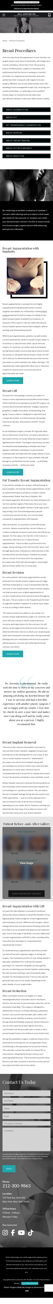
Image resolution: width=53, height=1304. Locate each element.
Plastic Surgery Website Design (17, 1287)
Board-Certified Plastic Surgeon (26, 15)
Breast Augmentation (17, 110)
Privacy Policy (44, 1280)
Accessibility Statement (30, 1283)
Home (4, 41)
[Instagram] (6, 1233)
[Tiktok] (30, 1233)
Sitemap (16, 1283)
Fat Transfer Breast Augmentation (23, 125)
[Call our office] (49, 15)
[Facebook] (14, 1233)
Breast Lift (11, 117)
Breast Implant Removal (18, 140)
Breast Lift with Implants (19, 148)
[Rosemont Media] (26, 1291)
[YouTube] (23, 1233)
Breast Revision (14, 133)
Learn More (12, 380)
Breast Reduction (15, 156)
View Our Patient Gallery (26, 893)
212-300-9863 (16, 1185)
